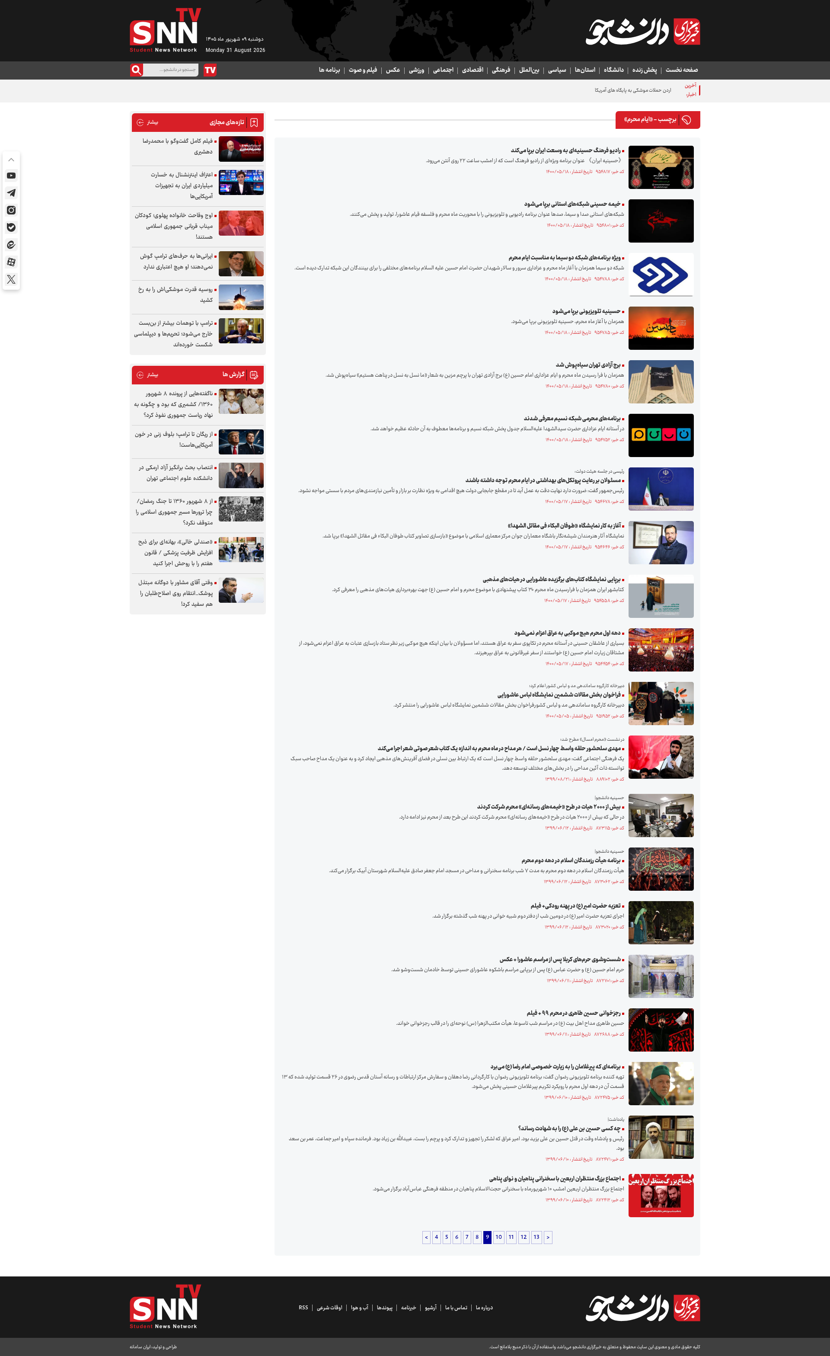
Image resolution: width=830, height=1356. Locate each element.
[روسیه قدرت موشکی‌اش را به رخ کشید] (241, 297)
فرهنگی (501, 70)
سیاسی (557, 70)
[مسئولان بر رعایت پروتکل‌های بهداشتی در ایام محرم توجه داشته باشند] (659, 489)
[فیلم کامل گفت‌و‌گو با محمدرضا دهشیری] (241, 149)
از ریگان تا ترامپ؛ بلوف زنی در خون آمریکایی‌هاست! (174, 440)
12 (524, 1237)
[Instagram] (11, 210)
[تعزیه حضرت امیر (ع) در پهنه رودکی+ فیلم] (659, 922)
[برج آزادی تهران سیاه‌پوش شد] (659, 381)
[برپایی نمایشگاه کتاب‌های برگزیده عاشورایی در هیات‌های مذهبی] (659, 596)
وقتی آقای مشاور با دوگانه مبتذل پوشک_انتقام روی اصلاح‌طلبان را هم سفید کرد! (175, 594)
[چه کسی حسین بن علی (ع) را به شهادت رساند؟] (659, 1137)
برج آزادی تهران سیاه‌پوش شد (588, 365)
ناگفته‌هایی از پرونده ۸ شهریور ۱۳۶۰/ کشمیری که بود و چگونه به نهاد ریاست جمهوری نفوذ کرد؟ (173, 405)
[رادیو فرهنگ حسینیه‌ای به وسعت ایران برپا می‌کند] (659, 167)
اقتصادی (472, 70)
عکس (393, 70)
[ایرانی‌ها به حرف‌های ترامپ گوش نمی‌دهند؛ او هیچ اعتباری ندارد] (241, 264)
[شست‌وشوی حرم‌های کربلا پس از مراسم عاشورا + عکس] (659, 976)
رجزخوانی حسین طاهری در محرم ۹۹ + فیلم (574, 1013)
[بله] (11, 227)
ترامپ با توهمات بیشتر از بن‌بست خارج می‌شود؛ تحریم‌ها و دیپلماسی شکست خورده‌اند (173, 334)
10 (499, 1237)
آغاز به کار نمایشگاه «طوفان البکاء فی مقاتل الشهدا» (564, 526)
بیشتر (147, 122)
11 (511, 1237)
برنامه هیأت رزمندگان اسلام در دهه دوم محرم (571, 861)
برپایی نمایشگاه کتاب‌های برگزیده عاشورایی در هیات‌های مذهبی (552, 580)
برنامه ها (329, 70)
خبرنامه (408, 1308)
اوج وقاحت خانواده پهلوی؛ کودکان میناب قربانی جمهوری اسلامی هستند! (174, 227)
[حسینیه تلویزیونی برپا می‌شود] (659, 328)
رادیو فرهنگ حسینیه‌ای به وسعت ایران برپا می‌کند (566, 151)
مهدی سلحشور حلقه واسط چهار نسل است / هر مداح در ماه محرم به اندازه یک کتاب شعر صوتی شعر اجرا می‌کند (499, 749)
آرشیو (431, 1308)
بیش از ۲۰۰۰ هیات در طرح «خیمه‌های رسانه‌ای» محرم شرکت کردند (549, 807)
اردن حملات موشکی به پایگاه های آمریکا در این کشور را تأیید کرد (611, 90)
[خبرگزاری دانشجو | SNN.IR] (642, 31)
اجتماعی (443, 70)
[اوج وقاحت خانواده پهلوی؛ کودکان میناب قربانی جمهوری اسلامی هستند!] (241, 223)
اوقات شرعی (329, 1308)
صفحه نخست (682, 70)
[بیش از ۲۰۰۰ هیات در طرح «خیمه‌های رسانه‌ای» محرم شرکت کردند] (659, 815)
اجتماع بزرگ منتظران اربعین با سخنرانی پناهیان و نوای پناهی (555, 1179)
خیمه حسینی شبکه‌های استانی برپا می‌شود (572, 204)
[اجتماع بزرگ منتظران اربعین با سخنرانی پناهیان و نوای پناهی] (659, 1195)
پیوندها (385, 1308)
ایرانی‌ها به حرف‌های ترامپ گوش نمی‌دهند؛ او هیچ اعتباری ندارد (176, 261)
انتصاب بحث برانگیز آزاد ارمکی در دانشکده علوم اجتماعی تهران (176, 473)
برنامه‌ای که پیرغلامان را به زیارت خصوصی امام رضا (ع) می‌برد (556, 1067)
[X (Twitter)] (11, 279)
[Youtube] (11, 175)
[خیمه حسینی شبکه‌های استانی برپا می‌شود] (659, 221)
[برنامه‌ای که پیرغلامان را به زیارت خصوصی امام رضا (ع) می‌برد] (659, 1083)
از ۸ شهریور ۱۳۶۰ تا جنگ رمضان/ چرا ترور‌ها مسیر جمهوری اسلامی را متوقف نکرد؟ (174, 512)
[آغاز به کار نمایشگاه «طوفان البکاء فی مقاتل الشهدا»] (659, 542)
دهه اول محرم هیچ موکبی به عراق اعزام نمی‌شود (567, 633)
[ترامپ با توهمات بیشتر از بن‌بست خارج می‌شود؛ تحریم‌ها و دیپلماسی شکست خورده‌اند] (241, 331)
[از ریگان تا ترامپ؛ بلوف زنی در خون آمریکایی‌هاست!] (241, 442)
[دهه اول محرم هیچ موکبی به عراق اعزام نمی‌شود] (659, 650)
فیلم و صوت (363, 70)
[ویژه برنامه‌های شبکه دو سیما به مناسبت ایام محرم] (659, 274)
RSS (303, 1308)
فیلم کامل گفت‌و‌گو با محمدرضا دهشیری (178, 146)
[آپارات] (11, 262)
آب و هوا (359, 1308)
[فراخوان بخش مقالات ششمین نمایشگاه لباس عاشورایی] (659, 703)
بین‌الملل (529, 70)
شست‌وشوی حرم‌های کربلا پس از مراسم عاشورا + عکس (560, 960)
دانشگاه (614, 70)
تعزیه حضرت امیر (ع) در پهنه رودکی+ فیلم (576, 906)
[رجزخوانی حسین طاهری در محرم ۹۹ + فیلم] (659, 1030)
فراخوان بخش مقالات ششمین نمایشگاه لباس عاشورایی (559, 695)
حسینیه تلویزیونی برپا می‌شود (586, 312)
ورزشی (417, 70)
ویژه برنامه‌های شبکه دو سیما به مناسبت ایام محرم (565, 258)
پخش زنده (644, 70)
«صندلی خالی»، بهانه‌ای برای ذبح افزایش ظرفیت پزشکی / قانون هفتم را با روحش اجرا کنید (175, 553)
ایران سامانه (140, 1347)
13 (537, 1237)
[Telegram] (11, 192)
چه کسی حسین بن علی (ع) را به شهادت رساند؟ (569, 1129)
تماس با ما (456, 1308)
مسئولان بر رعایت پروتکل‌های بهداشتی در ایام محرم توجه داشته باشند (543, 481)
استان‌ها (585, 70)
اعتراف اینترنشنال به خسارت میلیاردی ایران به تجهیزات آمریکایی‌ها (182, 186)
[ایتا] (11, 244)
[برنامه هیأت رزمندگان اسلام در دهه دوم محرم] (659, 869)
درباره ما (484, 1308)
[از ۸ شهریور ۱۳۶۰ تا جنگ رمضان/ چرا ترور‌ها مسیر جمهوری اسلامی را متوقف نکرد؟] (241, 509)
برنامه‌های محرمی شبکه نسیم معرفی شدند (572, 419)
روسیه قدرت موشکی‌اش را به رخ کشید (175, 295)
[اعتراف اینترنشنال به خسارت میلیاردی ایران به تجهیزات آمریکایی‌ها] (241, 182)
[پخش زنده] (210, 70)
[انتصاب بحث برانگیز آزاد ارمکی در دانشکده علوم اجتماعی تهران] (241, 475)
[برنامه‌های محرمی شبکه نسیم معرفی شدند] (659, 435)
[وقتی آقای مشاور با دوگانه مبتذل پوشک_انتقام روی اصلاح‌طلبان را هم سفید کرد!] (241, 590)
